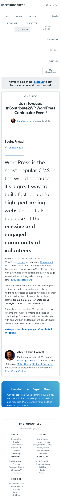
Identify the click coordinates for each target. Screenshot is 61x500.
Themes (16, 450)
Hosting (16, 453)
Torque (21, 262)
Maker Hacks (24, 364)
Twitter (16, 492)
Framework (16, 448)
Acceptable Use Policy (42, 445)
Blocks (16, 442)
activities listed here (21, 279)
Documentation (43, 464)
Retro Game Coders (15, 371)
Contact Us (43, 453)
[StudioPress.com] (13, 5)
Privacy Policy (42, 448)
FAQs (42, 470)
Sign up (39, 82)
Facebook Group (16, 467)
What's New (30, 96)
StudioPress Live (16, 483)
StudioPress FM (16, 486)
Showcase (16, 473)
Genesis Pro (16, 439)
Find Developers (16, 461)
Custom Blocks (16, 445)
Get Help (42, 467)
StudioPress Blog (42, 461)
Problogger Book (26, 360)
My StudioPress (50, 71)
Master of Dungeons (42, 364)
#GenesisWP (16, 470)
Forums (16, 464)
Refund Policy (43, 450)
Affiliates (42, 473)
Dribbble (16, 495)
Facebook (16, 489)
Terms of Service (42, 442)
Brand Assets (42, 439)
